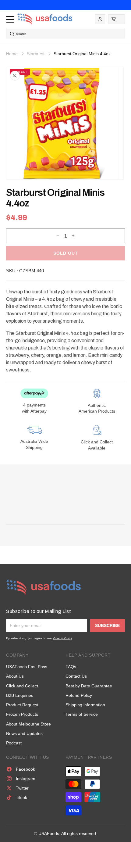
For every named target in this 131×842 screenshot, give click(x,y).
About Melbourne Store (28, 724)
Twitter (22, 788)
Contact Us (76, 676)
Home (12, 53)
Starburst (35, 53)
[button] (116, 19)
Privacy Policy (62, 638)
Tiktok (21, 797)
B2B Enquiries (19, 695)
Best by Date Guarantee (89, 685)
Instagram (25, 778)
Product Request (22, 704)
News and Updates (24, 733)
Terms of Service (82, 714)
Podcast (14, 742)
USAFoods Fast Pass (26, 666)
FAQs (71, 666)
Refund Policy (79, 695)
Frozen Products (22, 714)
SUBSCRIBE (107, 625)
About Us (15, 676)
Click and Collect (22, 685)
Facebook (25, 769)
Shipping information (85, 704)
